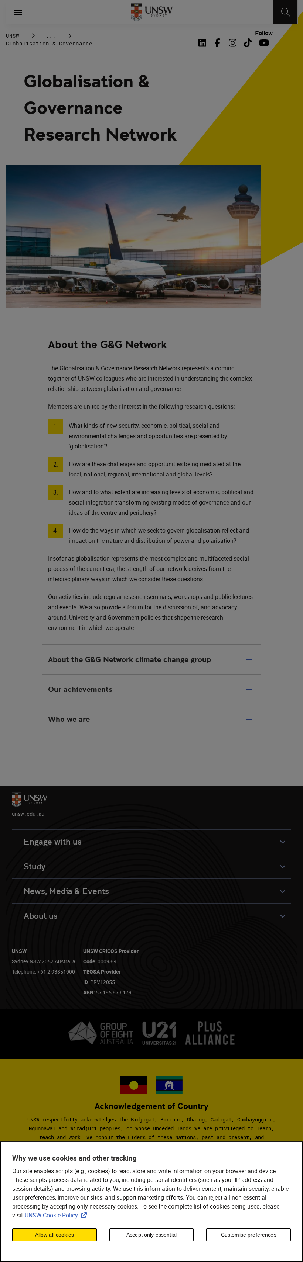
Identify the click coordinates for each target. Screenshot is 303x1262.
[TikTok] (248, 43)
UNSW (12, 35)
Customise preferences (248, 1235)
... (51, 35)
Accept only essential (151, 1235)
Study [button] (34, 866)
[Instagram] (232, 43)
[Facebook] (217, 43)
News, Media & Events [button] (66, 891)
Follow (264, 33)
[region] (151, 1201)
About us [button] (41, 916)
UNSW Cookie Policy (57, 1215)
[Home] (152, 12)
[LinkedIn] (204, 43)
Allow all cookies (54, 1235)
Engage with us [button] (53, 841)
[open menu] (18, 12)
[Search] (285, 12)
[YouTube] (263, 43)
